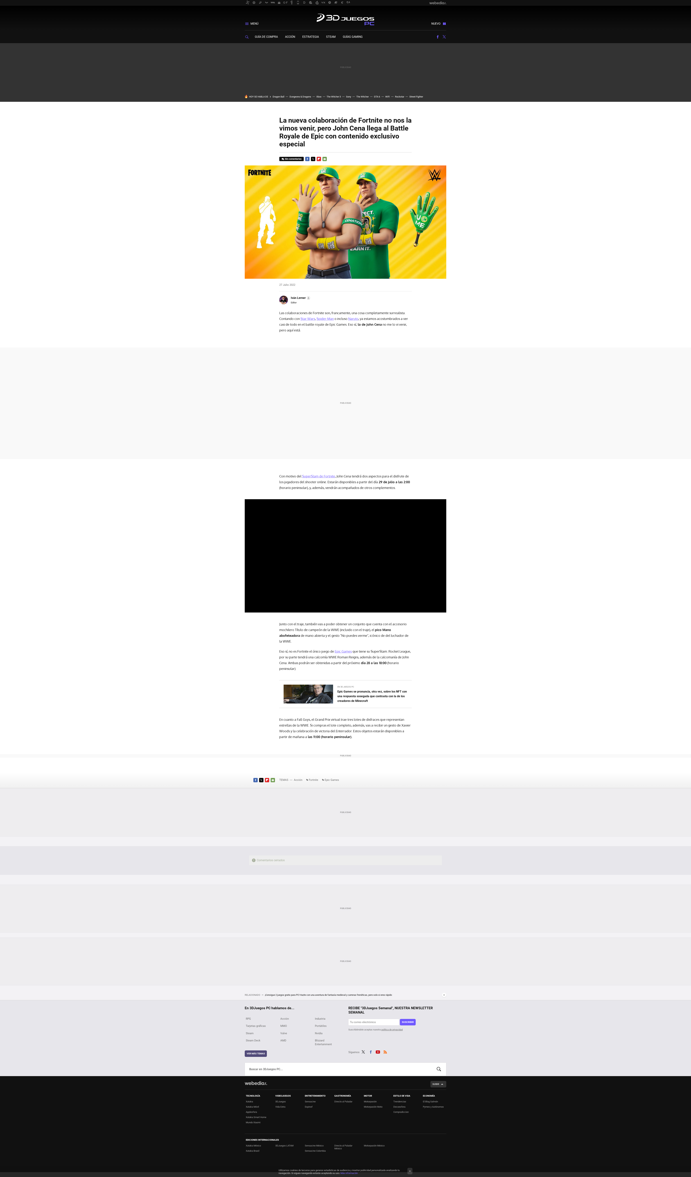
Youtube (378, 1051)
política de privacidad (392, 1029)
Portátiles (321, 1026)
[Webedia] (256, 1083)
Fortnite (313, 780)
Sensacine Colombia (315, 1150)
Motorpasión (370, 1101)
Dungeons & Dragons (300, 96)
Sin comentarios (293, 159)
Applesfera (251, 1112)
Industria (320, 1018)
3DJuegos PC (345, 19)
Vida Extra (280, 1106)
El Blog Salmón (430, 1101)
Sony (348, 96)
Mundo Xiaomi (253, 1122)
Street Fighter (416, 96)
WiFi (387, 96)
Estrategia (310, 36)
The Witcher (362, 96)
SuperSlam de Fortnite (318, 476)
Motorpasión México (374, 1145)
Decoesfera (399, 1106)
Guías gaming (353, 36)
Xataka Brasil (252, 1150)
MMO (283, 1026)
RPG (248, 1018)
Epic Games (343, 651)
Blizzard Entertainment (323, 1042)
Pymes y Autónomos (433, 1106)
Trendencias (399, 1101)
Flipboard (319, 159)
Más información (349, 1173)
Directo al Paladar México (343, 1147)
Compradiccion (401, 1112)
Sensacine (310, 1101)
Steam (331, 36)
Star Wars (308, 319)
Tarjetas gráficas (256, 1026)
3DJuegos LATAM (284, 1145)
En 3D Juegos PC (345, 687)
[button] (300, 298)
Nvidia (318, 1033)
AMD (283, 1040)
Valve (283, 1033)
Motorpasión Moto (373, 1106)
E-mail (324, 159)
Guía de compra (266, 36)
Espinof (309, 1106)
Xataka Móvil (252, 1106)
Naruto (353, 319)
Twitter (444, 37)
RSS (385, 1051)
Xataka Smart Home (256, 1117)
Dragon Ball (278, 96)
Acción (290, 36)
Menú (254, 23)
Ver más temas (256, 1053)
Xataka (249, 1101)
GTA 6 (377, 96)
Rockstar (399, 96)
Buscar (439, 1069)
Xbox (318, 96)
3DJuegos (280, 1101)
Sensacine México (314, 1145)
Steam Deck (253, 1040)
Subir (435, 1084)
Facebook (437, 37)
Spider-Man (325, 319)
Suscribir (408, 1022)
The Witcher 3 (334, 96)
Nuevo (436, 23)
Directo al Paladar (343, 1101)
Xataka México (253, 1145)
